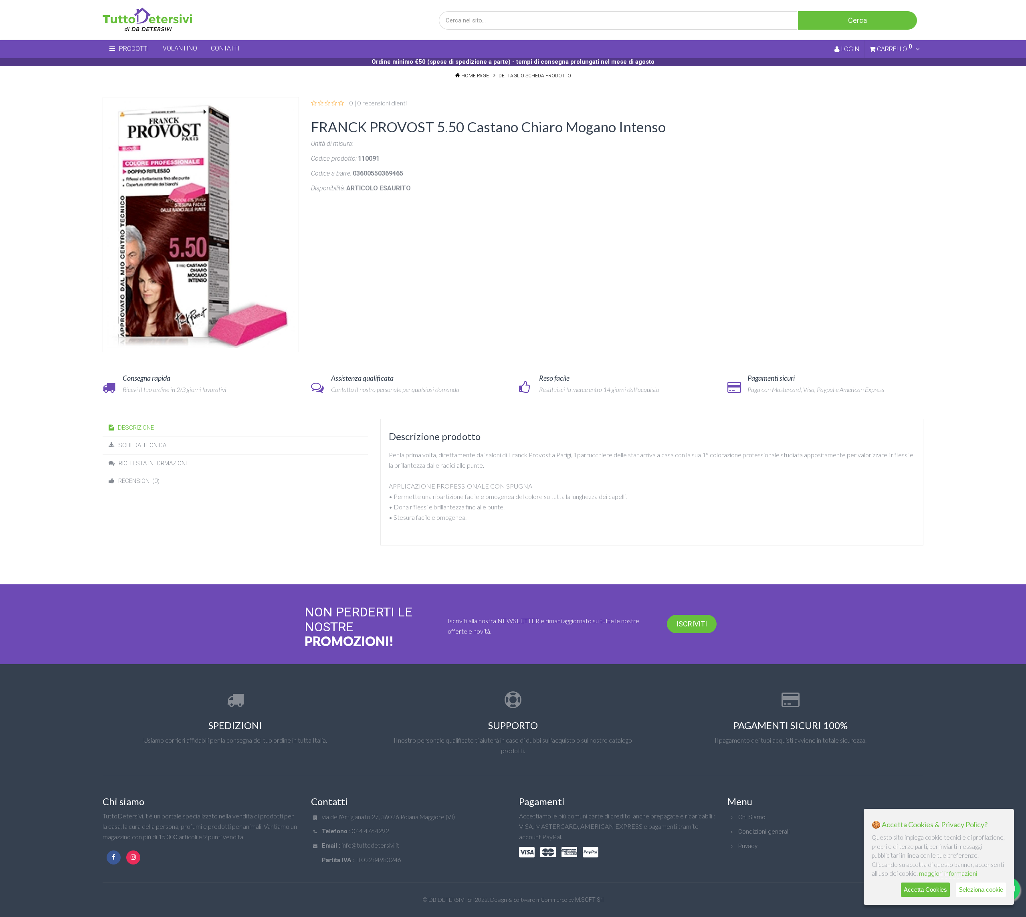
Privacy (747, 846)
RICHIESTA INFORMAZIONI (153, 463)
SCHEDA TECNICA (142, 445)
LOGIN (849, 49)
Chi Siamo (751, 817)
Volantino (180, 48)
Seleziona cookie (981, 889)
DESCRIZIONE (136, 427)
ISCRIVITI (692, 624)
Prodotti (134, 49)
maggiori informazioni (948, 873)
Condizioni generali (764, 831)
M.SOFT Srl (589, 900)
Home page (475, 76)
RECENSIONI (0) (139, 481)
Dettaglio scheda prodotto (535, 76)
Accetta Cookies (925, 889)
